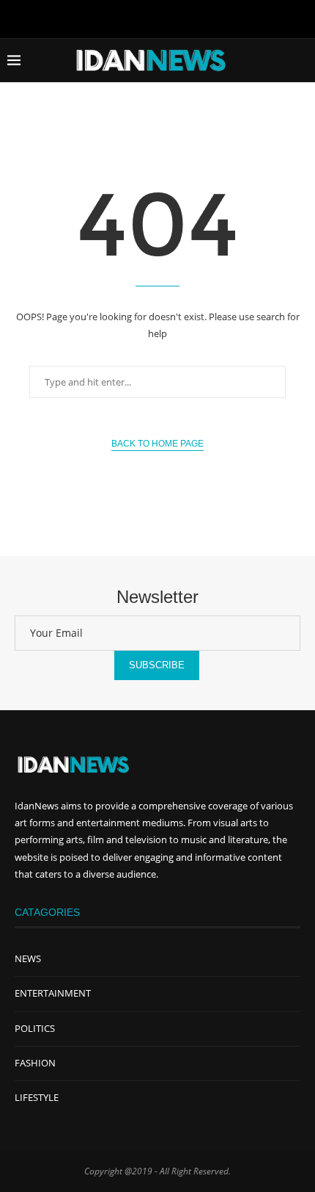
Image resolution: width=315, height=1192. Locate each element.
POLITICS (35, 1028)
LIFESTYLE (37, 1097)
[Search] (300, 60)
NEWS (28, 958)
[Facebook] (126, 17)
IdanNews (37, 805)
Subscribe (157, 665)
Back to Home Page (157, 443)
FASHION (35, 1062)
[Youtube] (157, 17)
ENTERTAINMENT (53, 993)
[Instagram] (188, 17)
